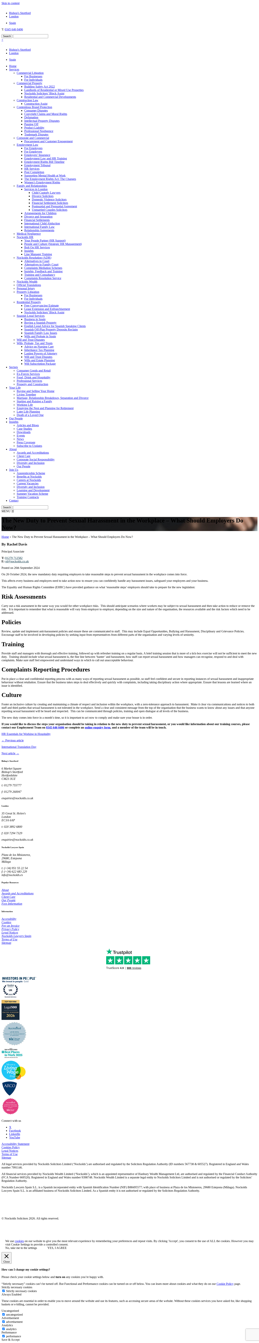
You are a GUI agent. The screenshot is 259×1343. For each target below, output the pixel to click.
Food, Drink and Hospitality (33, 377)
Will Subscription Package (40, 363)
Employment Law (27, 144)
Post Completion (34, 172)
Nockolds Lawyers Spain (16, 936)
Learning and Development (33, 490)
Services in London (36, 189)
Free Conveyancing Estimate (41, 305)
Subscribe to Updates (29, 445)
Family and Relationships (32, 185)
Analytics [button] (7, 1325)
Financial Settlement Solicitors (50, 203)
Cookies (6, 922)
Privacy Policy (10, 929)
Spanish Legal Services (31, 315)
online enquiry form (97, 727)
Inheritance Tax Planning (39, 350)
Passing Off (31, 124)
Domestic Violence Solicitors (49, 199)
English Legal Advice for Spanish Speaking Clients (55, 326)
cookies (19, 1241)
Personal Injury (26, 288)
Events (21, 435)
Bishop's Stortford (20, 13)
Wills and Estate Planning (39, 360)
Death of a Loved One (30, 415)
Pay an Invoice (11, 925)
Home (12, 66)
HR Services (31, 168)
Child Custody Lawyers (46, 192)
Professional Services (29, 380)
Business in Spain (35, 319)
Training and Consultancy (39, 274)
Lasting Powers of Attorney (40, 353)
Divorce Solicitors (42, 196)
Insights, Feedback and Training (43, 271)
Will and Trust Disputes (31, 339)
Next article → (10, 753)
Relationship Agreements (39, 230)
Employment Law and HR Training (45, 158)
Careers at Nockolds (29, 480)
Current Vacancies (27, 483)
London (14, 16)
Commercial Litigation (30, 73)
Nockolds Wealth (27, 281)
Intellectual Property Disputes (42, 120)
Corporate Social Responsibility (36, 459)
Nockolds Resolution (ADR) (34, 257)
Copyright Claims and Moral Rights (45, 114)
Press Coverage (26, 442)
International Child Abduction (42, 223)
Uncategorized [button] (10, 1310)
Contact (13, 500)
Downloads (24, 432)
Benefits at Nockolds (29, 476)
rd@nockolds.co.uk (17, 561)
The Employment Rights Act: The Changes (50, 179)
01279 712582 (14, 558)
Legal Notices (10, 932)
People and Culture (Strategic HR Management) (53, 244)
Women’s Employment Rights (42, 182)
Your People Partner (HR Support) (45, 240)
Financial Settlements (37, 220)
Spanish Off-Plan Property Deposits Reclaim (51, 329)
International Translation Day (19, 746)
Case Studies (24, 428)
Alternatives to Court (36, 261)
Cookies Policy (11, 1147)
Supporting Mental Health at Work (45, 175)
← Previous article (13, 740)
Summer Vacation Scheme (32, 493)
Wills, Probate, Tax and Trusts (35, 343)
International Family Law (39, 226)
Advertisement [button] (10, 1318)
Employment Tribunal (37, 165)
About (13, 449)
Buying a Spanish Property (40, 322)
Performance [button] (9, 1332)
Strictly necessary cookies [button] (17, 1287)
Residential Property (29, 302)
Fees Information (12, 903)
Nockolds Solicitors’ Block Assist (44, 93)
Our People (16, 418)
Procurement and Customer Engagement (48, 141)
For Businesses (33, 76)
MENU (8, 511)
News (20, 439)
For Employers (33, 151)
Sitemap (6, 942)
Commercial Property (29, 83)
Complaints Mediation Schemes (43, 268)
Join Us (13, 469)
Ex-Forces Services (28, 374)
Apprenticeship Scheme (31, 473)
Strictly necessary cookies (21, 1291)
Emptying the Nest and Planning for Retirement (45, 408)
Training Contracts (28, 497)
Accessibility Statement (15, 1144)
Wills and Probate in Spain (40, 336)
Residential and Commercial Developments (50, 96)
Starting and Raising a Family (34, 401)
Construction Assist (35, 103)
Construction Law (27, 100)
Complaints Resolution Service (42, 278)
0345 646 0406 (14, 29)
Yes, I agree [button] (57, 1247)
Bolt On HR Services (37, 247)
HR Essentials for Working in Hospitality (26, 734)
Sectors (13, 367)
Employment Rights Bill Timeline (44, 161)
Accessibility (9, 918)
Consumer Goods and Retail (34, 370)
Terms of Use (9, 939)
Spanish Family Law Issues (40, 333)
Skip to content (11, 3)
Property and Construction (32, 384)
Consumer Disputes (36, 110)
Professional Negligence (38, 131)
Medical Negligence (29, 233)
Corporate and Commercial (33, 138)
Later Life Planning (28, 411)
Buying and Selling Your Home (35, 391)
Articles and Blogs (28, 425)
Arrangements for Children (40, 213)
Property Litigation (28, 291)
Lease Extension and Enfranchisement (47, 309)
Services (14, 69)
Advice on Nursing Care (39, 346)
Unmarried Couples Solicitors (49, 209)
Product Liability (34, 127)
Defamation (31, 117)
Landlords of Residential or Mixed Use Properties (54, 90)
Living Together (26, 394)
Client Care (23, 456)
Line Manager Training (38, 254)
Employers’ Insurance (37, 155)
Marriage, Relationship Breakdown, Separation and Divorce (53, 398)
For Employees (33, 148)
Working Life (25, 404)
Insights (29, 250)
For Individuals (33, 79)
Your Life (15, 387)
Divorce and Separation (38, 216)
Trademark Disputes (36, 134)
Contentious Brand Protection (34, 107)
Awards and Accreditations (33, 452)
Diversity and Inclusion (31, 463)
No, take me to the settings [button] (21, 1247)
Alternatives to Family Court (41, 264)
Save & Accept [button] (11, 1339)
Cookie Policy (225, 1283)
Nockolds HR (25, 237)
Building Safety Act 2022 (39, 86)
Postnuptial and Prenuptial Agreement (54, 206)
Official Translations (29, 285)
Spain (12, 23)
